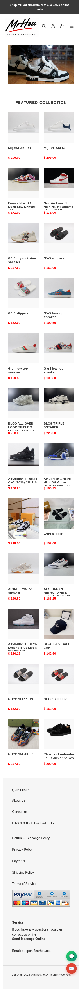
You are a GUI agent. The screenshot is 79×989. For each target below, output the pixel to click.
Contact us (20, 812)
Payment (18, 861)
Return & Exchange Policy (31, 838)
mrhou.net (39, 974)
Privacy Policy (22, 849)
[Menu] (71, 26)
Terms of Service (24, 884)
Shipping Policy (23, 872)
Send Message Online (28, 939)
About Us (18, 800)
